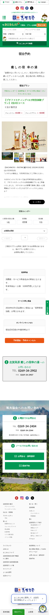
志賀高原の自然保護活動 (10, 562)
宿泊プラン (18, 612)
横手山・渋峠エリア (36, 535)
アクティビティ (8, 515)
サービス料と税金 (33, 91)
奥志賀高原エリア (36, 525)
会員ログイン (7, 575)
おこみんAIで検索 (25, 43)
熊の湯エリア (34, 533)
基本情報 (6, 612)
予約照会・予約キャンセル (24, 340)
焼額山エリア (34, 527)
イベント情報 (8, 537)
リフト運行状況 (9, 534)
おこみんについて (8, 552)
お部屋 (30, 612)
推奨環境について (34, 545)
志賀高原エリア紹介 (35, 522)
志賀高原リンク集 (8, 565)
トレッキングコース (10, 526)
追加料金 (21, 91)
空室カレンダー (10, 91)
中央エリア (34, 530)
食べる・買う (33, 504)
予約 (6, 518)
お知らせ (6, 549)
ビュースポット (35, 513)
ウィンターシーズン (10, 509)
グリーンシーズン (10, 506)
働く (30, 519)
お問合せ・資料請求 (26, 456)
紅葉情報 (7, 532)
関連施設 (33, 516)
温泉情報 (32, 507)
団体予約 (26, 466)
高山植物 (7, 529)
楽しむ (5, 521)
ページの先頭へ (47, 309)
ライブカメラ (7, 545)
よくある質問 (7, 572)
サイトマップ (7, 569)
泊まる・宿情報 (8, 512)
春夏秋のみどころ (10, 523)
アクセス (7, 2)
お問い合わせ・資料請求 (36, 555)
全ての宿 (42, 25)
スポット (32, 511)
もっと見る (37, 202)
